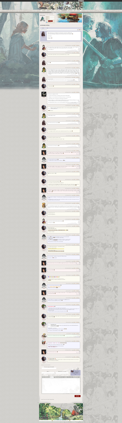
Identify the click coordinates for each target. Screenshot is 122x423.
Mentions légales (59, 420)
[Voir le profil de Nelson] (44, 71)
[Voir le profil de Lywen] (44, 49)
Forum (53, 12)
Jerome (44, 162)
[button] (43, 377)
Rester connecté (49, 22)
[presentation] (43, 377)
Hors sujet (47, 399)
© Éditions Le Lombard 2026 (65, 420)
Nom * (48, 371)
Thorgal (73, 373)
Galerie (78, 10)
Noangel (43, 36)
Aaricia (77, 373)
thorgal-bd (44, 57)
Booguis (44, 97)
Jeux (75, 10)
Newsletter (75, 0)
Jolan (75, 374)
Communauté (64, 10)
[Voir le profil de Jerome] (43, 161)
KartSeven (43, 155)
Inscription (71, 0)
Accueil (42, 399)
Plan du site (55, 420)
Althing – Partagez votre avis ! (60, 12)
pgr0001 (44, 309)
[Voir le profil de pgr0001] (43, 308)
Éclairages (70, 10)
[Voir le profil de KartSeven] (44, 154)
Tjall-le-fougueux (43, 339)
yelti (44, 208)
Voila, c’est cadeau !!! (52, 346)
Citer (79, 29)
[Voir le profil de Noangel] (43, 33)
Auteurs (52, 10)
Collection (57, 10)
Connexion (66, 0)
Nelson (44, 72)
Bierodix (44, 344)
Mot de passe (47, 19)
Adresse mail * (62, 371)
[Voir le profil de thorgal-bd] (43, 56)
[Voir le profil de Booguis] (43, 96)
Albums (48, 10)
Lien (74, 45)
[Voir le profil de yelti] (44, 207)
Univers (44, 10)
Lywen (44, 50)
